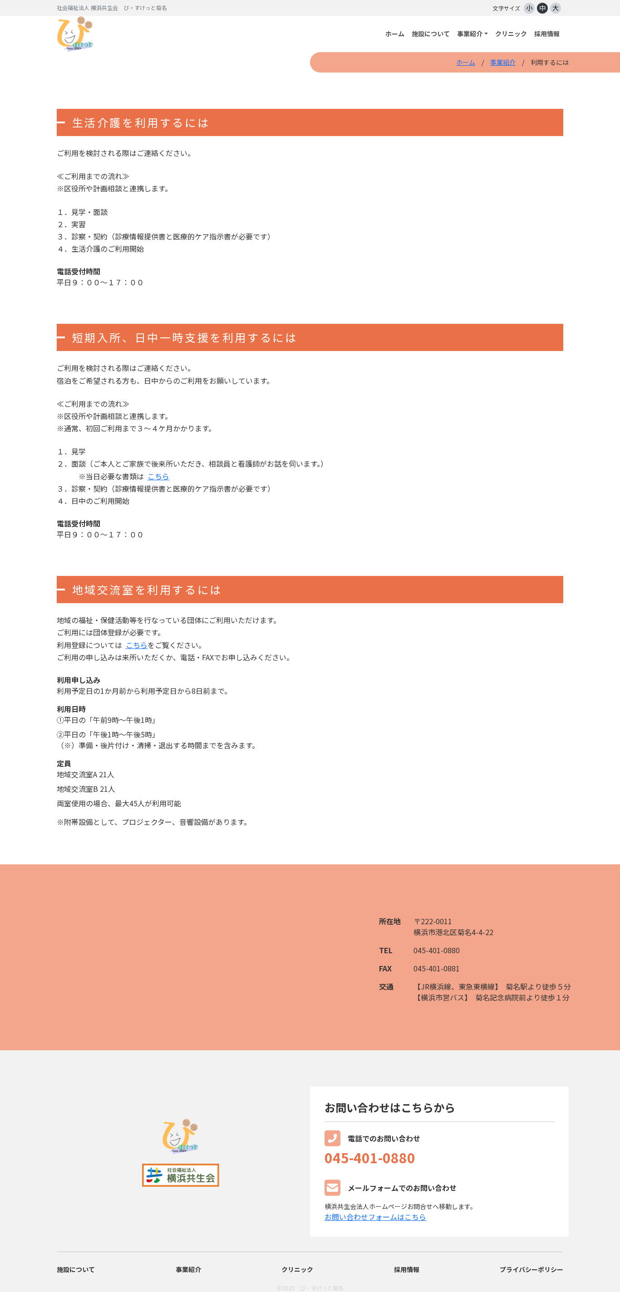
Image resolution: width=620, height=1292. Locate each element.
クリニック (511, 33)
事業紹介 (503, 62)
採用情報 (547, 33)
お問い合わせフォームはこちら (375, 1216)
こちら (158, 476)
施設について (431, 33)
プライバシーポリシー (531, 1269)
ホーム (394, 33)
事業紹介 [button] (469, 33)
